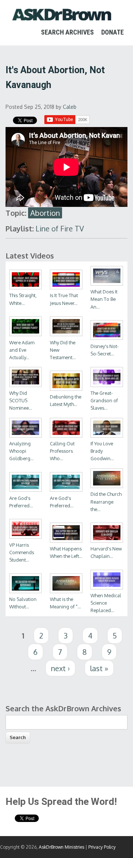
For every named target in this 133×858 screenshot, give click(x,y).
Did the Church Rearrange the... (106, 501)
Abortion (45, 213)
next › (60, 668)
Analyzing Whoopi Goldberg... (21, 451)
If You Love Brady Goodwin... (102, 451)
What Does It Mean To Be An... (104, 299)
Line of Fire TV (59, 228)
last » (99, 668)
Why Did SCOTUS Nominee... (20, 400)
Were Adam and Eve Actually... (21, 349)
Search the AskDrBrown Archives (63, 708)
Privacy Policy (102, 847)
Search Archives (67, 32)
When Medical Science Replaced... (106, 602)
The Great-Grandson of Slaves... (104, 400)
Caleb (69, 107)
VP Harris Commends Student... (21, 552)
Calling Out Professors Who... (62, 451)
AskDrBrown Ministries (61, 847)
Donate (112, 32)
